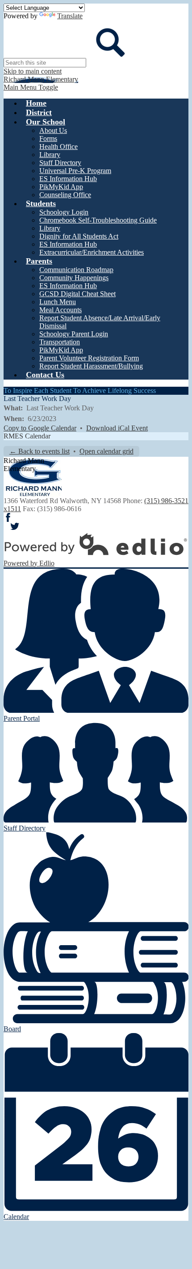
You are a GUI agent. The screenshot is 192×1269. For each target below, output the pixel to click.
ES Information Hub (68, 178)
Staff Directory (60, 162)
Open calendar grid (106, 451)
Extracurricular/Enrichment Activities (91, 252)
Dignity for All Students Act (78, 236)
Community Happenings (74, 277)
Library (49, 154)
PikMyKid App (61, 186)
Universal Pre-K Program (75, 170)
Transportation (59, 342)
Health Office (58, 146)
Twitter (14, 526)
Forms (48, 138)
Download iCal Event (117, 428)
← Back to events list (39, 451)
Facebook (8, 517)
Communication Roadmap (76, 269)
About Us (53, 130)
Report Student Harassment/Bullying (91, 366)
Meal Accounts (60, 310)
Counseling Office (65, 194)
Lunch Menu (57, 302)
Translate (70, 16)
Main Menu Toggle (31, 87)
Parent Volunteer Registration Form (89, 358)
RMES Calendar (27, 436)
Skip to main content (33, 71)
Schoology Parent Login (73, 334)
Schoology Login (63, 212)
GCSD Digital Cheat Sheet (77, 294)
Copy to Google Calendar (40, 428)
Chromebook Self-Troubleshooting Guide (98, 220)
